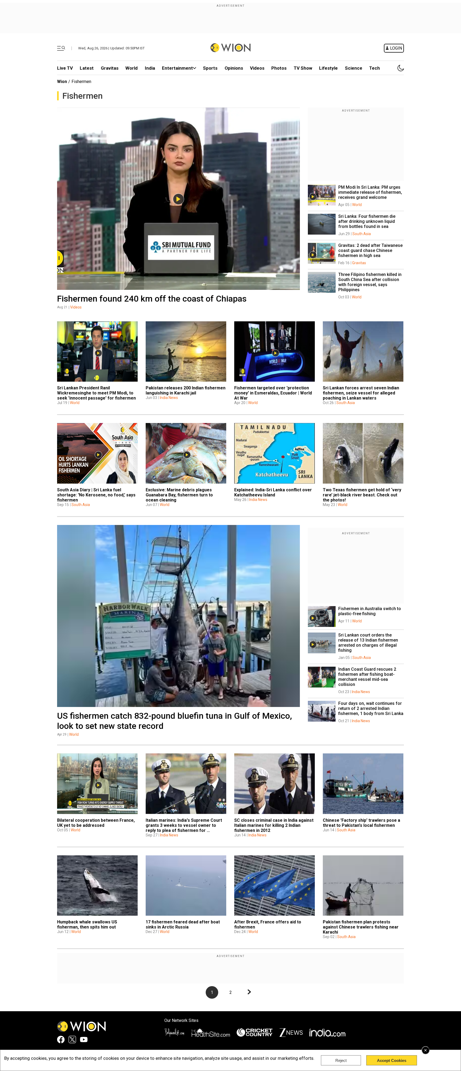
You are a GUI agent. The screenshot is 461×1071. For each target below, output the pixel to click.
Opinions (234, 68)
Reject (341, 1060)
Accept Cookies (391, 1060)
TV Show (303, 68)
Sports (210, 68)
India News (169, 398)
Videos (76, 307)
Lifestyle (328, 68)
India (150, 68)
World (131, 68)
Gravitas (109, 68)
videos (257, 68)
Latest (87, 68)
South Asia (361, 234)
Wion (62, 81)
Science (353, 68)
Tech (374, 68)
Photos (279, 68)
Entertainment (177, 68)
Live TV (65, 68)
